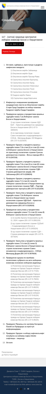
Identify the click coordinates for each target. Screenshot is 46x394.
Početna (18, 30)
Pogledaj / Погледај (9, 51)
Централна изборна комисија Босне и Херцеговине (23, 6)
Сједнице (27, 30)
